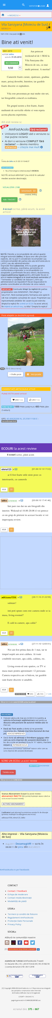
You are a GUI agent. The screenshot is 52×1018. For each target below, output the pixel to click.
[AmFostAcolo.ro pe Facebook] (20, 941)
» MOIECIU (13, 15)
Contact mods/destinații (20, 897)
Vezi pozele (35, 374)
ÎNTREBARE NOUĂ (20, 745)
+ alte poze (15, 374)
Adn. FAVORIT (9, 199)
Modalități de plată (17, 901)
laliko (11, 54)
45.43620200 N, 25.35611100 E (22, 418)
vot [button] (49, 694)
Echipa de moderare (18, 894)
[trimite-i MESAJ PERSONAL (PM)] (16, 469)
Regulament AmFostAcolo (20, 917)
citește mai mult (30, 147)
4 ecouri (7, 209)
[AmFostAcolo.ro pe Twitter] (33, 941)
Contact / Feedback (17, 891)
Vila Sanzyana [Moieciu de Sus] (24, 24)
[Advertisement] (26, 563)
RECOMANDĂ (12, 63)
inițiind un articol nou (13, 306)
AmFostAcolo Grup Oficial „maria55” (22, 949)
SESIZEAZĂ (26, 191)
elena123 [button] (6, 469)
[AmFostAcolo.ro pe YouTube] (27, 941)
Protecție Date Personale (20, 920)
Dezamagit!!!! (23, 843)
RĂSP (4, 489)
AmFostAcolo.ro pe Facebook (14, 869)
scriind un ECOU (27, 303)
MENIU (5, 28)
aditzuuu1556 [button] (9, 597)
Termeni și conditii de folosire (23, 914)
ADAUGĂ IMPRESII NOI (16, 733)
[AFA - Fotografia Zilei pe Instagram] (14, 941)
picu (20, 846)
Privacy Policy (14, 924)
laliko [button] (4, 500)
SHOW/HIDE (44, 766)
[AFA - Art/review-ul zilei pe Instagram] (8, 941)
